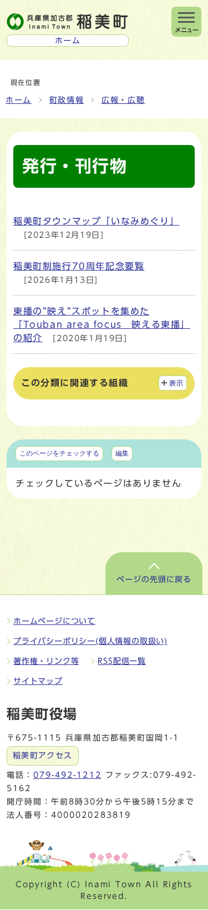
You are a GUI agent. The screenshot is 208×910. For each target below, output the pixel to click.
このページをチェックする (59, 453)
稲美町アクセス (43, 755)
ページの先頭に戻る (153, 579)
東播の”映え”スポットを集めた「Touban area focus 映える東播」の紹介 (101, 324)
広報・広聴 (123, 100)
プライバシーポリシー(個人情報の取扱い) (90, 641)
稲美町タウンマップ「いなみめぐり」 (96, 221)
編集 (122, 453)
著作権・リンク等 (46, 661)
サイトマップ (38, 681)
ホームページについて (54, 621)
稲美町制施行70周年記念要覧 (78, 266)
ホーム (19, 100)
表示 (176, 383)
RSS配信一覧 (122, 661)
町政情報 (66, 100)
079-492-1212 (67, 775)
